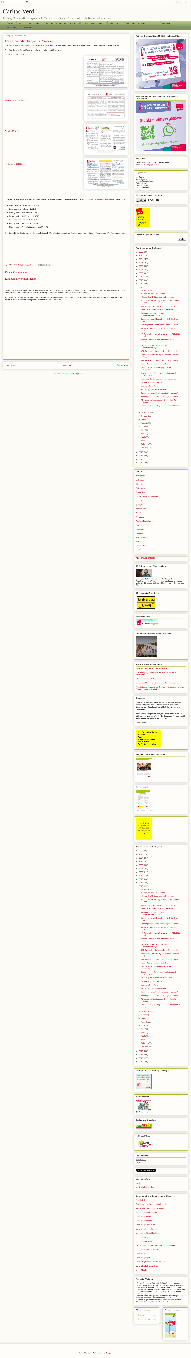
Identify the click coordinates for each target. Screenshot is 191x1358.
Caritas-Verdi (19, 11)
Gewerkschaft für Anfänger (147, 496)
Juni (143, 430)
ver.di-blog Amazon (144, 1221)
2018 (141, 280)
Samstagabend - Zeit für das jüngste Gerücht (159, 325)
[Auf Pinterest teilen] (49, 265)
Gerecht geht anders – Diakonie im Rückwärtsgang (157, 683)
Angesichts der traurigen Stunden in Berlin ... (159, 306)
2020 (141, 273)
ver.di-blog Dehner (143, 1254)
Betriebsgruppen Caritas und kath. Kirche (139, 23)
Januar (144, 448)
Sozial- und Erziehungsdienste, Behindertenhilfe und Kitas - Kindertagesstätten (75, 23)
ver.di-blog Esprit (143, 1258)
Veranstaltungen (13, 27)
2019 (141, 277)
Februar (144, 444)
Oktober (144, 416)
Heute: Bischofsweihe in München (154, 364)
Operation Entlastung (149, 386)
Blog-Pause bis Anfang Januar (153, 293)
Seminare (140, 529)
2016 (141, 287)
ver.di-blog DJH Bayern (145, 1225)
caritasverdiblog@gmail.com (147, 165)
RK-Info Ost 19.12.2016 (14, 100)
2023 (141, 262)
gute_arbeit (140, 505)
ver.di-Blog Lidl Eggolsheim (147, 1266)
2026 (141, 252)
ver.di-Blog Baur (142, 1270)
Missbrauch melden (145, 558)
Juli (142, 426)
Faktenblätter (165, 23)
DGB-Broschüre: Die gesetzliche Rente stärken (160, 351)
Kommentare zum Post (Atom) (70, 374)
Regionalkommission (144, 521)
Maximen (140, 513)
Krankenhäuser (29, 27)
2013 (141, 459)
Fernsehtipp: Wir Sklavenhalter (153, 389)
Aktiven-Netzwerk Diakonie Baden (150, 1208)
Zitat (138, 550)
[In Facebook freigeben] (47, 265)
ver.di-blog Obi (142, 1237)
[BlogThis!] (42, 265)
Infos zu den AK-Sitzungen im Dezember (157, 297)
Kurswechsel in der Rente (151, 382)
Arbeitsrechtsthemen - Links (29, 23)
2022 (141, 266)
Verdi (138, 1183)
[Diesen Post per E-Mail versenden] (39, 265)
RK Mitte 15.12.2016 (12, 131)
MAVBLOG (140, 1200)
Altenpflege (114, 23)
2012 (141, 463)
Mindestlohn (141, 517)
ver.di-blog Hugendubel (145, 1229)
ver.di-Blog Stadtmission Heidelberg (150, 1262)
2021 (141, 269)
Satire (138, 525)
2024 (141, 259)
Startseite (10, 23)
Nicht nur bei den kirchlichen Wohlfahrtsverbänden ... (152, 314)
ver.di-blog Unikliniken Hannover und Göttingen (155, 1245)
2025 (141, 255)
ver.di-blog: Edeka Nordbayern (148, 1233)
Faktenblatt (140, 488)
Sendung (139, 533)
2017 (141, 284)
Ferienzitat (140, 492)
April (143, 437)
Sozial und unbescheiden (146, 1212)
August (144, 423)
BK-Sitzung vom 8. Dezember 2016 (33, 45)
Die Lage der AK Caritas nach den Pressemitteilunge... (155, 346)
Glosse (139, 500)
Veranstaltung (141, 546)
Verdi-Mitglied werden (145, 1187)
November (145, 412)
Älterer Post (122, 365)
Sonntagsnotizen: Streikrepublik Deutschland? (159, 393)
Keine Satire (141, 509)
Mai (143, 434)
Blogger (109, 1353)
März (143, 441)
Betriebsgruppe (142, 480)
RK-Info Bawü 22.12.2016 (14, 55)
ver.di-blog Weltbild (144, 1241)
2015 (141, 452)
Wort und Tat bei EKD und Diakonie (150, 679)
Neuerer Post (11, 365)
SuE (137, 542)
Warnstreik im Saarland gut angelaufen (152, 668)
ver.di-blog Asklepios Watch (147, 1249)
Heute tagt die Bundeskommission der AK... (158, 379)
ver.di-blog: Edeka (143, 1217)
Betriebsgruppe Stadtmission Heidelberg (152, 1204)
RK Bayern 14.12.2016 (13, 164)
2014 (141, 456)
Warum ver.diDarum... (141, 1160)
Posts (141, 1315)
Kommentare (144, 1319)
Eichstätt (139, 484)
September (146, 419)
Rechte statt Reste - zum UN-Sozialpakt (157, 310)
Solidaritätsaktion (143, 537)
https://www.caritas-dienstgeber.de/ (98, 199)
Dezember (145, 290)
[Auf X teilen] (44, 265)
